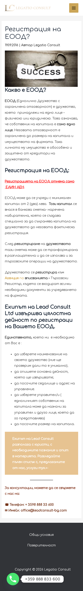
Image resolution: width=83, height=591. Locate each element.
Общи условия (41, 535)
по (15, 278)
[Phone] (13, 579)
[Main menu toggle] (74, 8)
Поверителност (41, 545)
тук (42, 468)
